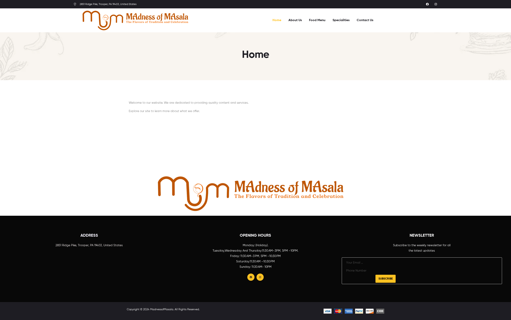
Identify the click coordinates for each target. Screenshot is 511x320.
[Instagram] (436, 4)
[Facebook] (427, 4)
